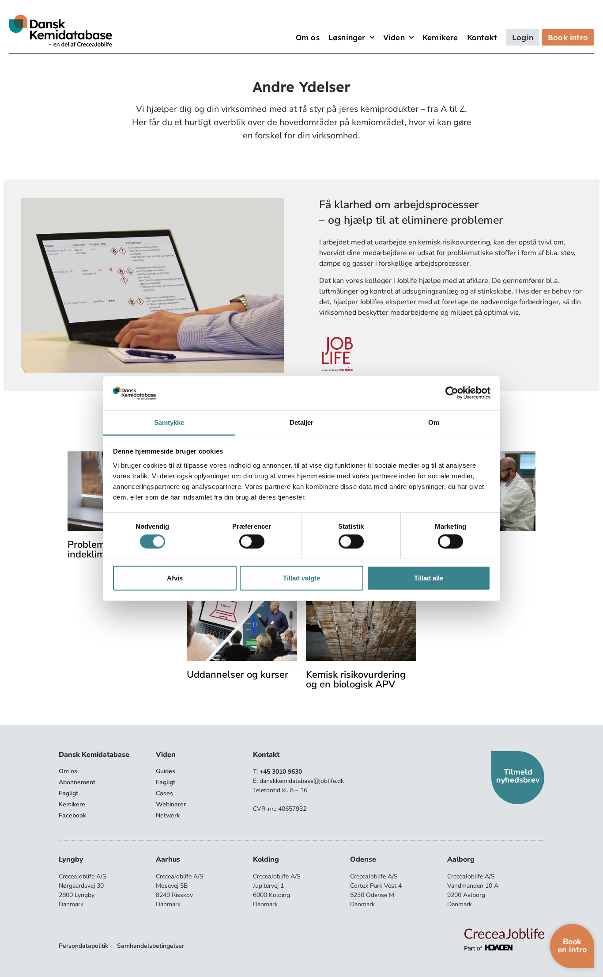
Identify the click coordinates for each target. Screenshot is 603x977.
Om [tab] (433, 422)
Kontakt (482, 37)
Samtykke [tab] (169, 422)
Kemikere (440, 37)
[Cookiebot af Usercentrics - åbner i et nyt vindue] (451, 393)
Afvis (175, 577)
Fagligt (68, 793)
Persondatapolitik (83, 946)
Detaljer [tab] (302, 422)
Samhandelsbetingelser (150, 946)
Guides (165, 771)
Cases (164, 793)
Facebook (72, 815)
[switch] (251, 541)
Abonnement (77, 782)
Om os (308, 37)
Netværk (168, 815)
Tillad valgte (301, 577)
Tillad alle (428, 577)
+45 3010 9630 (281, 771)
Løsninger (347, 37)
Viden (394, 37)
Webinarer (171, 804)
